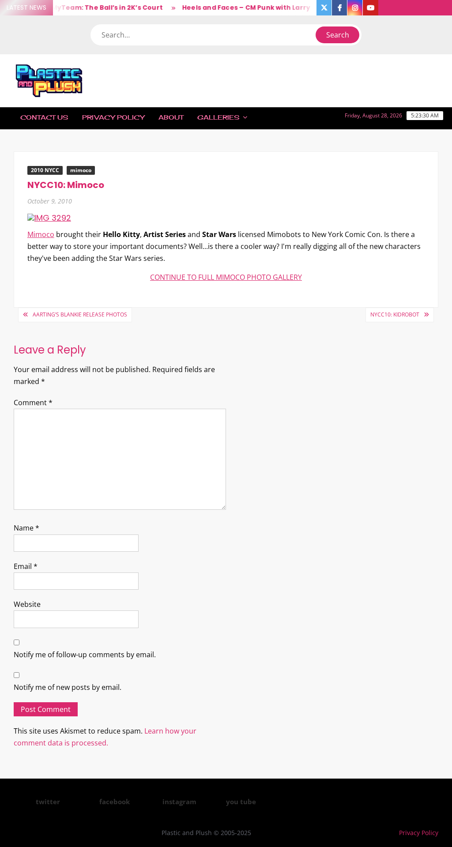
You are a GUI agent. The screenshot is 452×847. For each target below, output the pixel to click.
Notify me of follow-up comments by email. (85, 654)
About (170, 117)
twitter (48, 801)
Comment (33, 402)
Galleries (218, 117)
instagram (179, 801)
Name (26, 528)
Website (27, 604)
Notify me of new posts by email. (67, 687)
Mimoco (40, 234)
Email (26, 566)
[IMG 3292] (49, 217)
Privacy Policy (113, 117)
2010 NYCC (45, 170)
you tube (241, 801)
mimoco (80, 170)
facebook (114, 801)
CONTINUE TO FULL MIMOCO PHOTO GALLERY (226, 277)
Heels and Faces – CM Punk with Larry (240, 7)
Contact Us (44, 117)
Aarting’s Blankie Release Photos (80, 314)
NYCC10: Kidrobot (394, 314)
